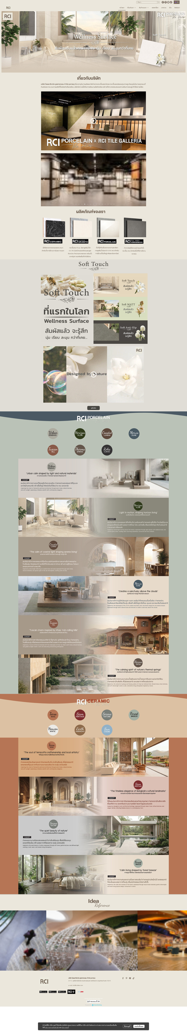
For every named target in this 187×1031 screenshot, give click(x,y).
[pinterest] (165, 2)
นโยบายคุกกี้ (65, 1027)
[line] (168, 2)
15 (114, 204)
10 (99, 204)
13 (108, 204)
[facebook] (163, 2)
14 (111, 204)
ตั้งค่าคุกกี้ (127, 1026)
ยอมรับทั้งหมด (139, 1026)
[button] (148, 2)
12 (105, 204)
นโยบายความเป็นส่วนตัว (52, 1027)
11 (102, 204)
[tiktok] (171, 2)
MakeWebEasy (98, 1005)
